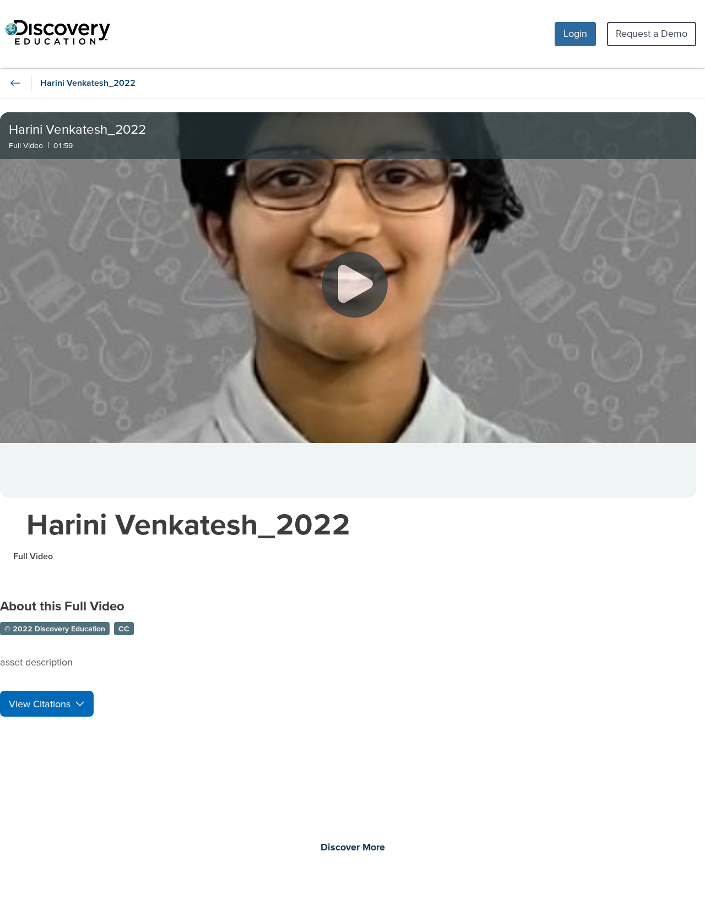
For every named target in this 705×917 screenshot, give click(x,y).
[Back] (15, 83)
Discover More (353, 848)
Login (575, 33)
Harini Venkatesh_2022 (188, 524)
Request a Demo (651, 33)
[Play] (355, 285)
